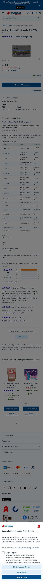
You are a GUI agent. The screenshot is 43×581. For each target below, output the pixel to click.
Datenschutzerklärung (24, 548)
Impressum (35, 548)
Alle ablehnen (21, 572)
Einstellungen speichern (21, 567)
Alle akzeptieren (21, 577)
